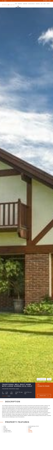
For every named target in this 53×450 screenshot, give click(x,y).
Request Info (43, 395)
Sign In (50, 0)
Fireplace (30, 430)
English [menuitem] (5, 0)
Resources (38, 3)
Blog (41, 3)
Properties (20, 3)
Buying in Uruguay (31, 3)
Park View (30, 431)
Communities (25, 3)
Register (45, 0)
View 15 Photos (42, 379)
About (45, 3)
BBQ (29, 429)
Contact (48, 3)
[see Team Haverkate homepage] (8, 5)
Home (16, 3)
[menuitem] (8, 1)
